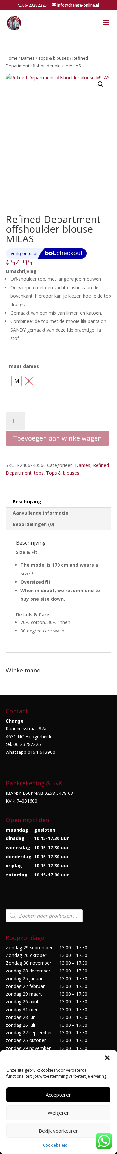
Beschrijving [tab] (27, 501)
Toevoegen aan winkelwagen (57, 438)
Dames (28, 58)
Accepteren (59, 1095)
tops (39, 473)
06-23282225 (34, 5)
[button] (107, 1057)
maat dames (24, 366)
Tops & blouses (53, 58)
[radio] (16, 381)
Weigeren (59, 1112)
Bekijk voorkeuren (59, 1130)
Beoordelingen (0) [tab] (33, 524)
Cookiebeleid (55, 1145)
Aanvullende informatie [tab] (40, 513)
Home (12, 58)
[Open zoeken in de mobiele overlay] (44, 915)
